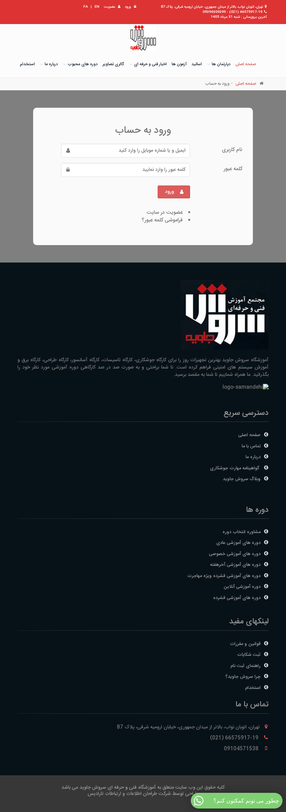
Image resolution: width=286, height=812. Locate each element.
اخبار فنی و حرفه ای (150, 64)
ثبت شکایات (249, 655)
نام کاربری (232, 149)
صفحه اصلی (245, 64)
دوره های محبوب (83, 64)
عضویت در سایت (164, 212)
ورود (128, 7)
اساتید (196, 64)
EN (97, 7)
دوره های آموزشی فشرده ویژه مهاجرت (224, 576)
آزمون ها (179, 64)
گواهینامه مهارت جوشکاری (235, 468)
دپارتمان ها (221, 64)
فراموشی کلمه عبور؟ (162, 220)
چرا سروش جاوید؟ (243, 677)
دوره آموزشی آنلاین (242, 587)
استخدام (27, 64)
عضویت (109, 7)
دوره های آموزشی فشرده (237, 598)
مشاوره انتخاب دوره (242, 532)
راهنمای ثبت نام (246, 666)
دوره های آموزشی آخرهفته (235, 565)
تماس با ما (251, 446)
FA (85, 7)
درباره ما (51, 64)
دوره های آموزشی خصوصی (235, 554)
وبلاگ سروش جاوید (242, 479)
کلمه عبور (233, 169)
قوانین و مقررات (245, 644)
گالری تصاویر (113, 64)
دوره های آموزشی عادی (238, 543)
